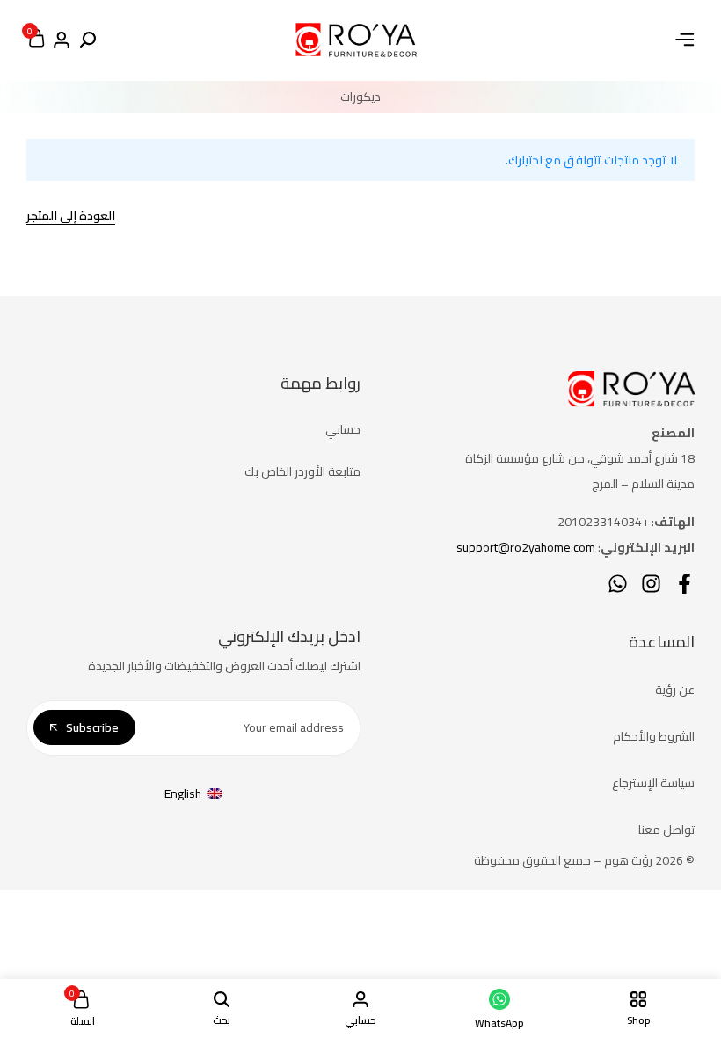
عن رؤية (675, 689)
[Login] (61, 40)
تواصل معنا (666, 829)
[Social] (684, 584)
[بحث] (88, 40)
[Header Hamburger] (685, 39)
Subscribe (92, 727)
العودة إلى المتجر (70, 217)
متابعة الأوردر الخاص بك (302, 471)
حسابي (342, 429)
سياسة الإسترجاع (653, 782)
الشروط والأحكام (654, 736)
